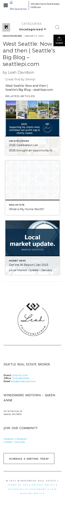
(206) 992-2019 (20, 375)
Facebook (9, 438)
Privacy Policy (43, 485)
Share (59, 43)
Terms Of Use (18, 485)
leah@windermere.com (23, 381)
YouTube (20, 442)
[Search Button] (57, 27)
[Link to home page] (18, 5)
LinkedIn (8, 442)
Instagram (21, 438)
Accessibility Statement (27, 489)
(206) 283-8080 (21, 378)
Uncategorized (12, 36)
